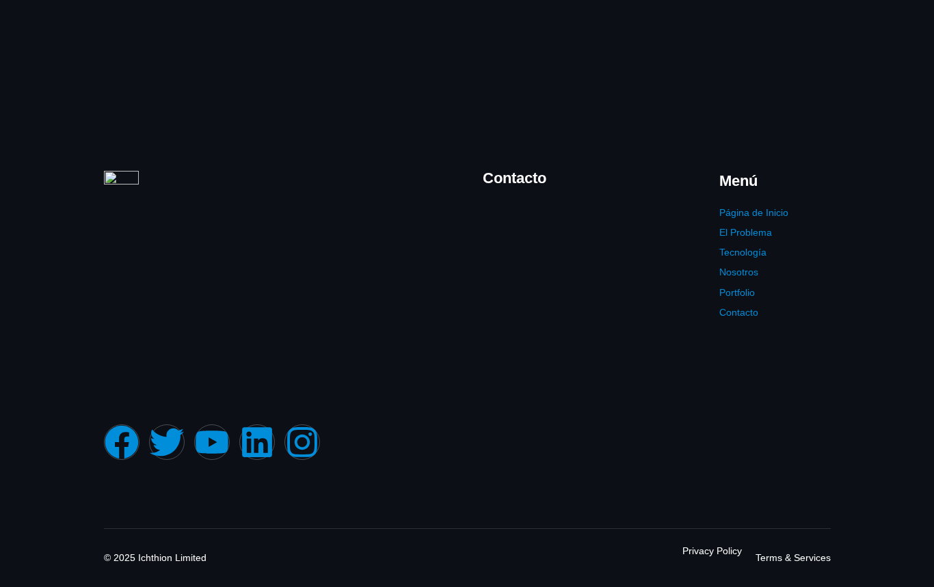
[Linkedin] (257, 442)
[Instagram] (302, 442)
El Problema (745, 232)
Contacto (738, 312)
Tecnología (742, 252)
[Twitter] (167, 442)
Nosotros (738, 272)
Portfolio (737, 292)
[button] (764, 293)
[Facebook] (121, 442)
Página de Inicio (753, 212)
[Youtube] (212, 442)
